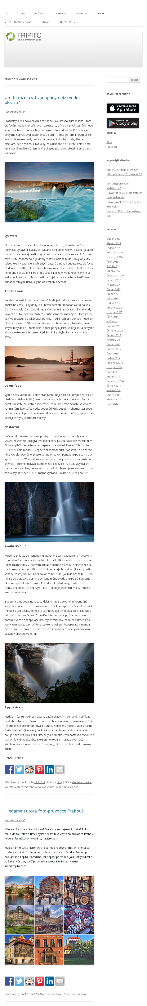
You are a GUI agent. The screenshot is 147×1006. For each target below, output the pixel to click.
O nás (23, 13)
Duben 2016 (113, 289)
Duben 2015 (113, 344)
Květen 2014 (114, 390)
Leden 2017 (113, 248)
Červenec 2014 (115, 381)
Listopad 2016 (114, 257)
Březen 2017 (114, 243)
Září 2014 (112, 372)
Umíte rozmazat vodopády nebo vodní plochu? (42, 99)
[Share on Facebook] (9, 769)
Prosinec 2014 (115, 362)
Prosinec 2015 (115, 307)
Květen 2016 (114, 284)
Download (82, 13)
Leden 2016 (113, 303)
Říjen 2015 (112, 316)
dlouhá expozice (81, 782)
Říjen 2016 (112, 261)
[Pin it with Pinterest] (39, 769)
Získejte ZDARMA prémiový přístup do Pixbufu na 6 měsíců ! (124, 174)
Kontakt (45, 22)
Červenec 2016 (115, 275)
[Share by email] (60, 769)
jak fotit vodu (12, 787)
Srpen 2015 (113, 326)
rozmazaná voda (31, 787)
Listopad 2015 (114, 312)
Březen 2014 (114, 399)
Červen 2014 (114, 385)
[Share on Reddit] (29, 769)
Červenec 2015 (115, 330)
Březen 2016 (114, 294)
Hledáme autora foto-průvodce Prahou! (44, 811)
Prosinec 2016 (115, 252)
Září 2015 (112, 321)
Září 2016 (112, 266)
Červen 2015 (114, 335)
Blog (101, 13)
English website (68, 22)
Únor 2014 (112, 404)
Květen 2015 (114, 339)
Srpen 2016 (113, 271)
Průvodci (41, 13)
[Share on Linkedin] (49, 769)
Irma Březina (71, 787)
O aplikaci (61, 13)
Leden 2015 (113, 358)
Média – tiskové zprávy (18, 22)
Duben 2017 (113, 238)
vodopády (48, 787)
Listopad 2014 (114, 367)
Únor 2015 (112, 353)
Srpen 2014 (113, 376)
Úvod (8, 13)
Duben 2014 (113, 395)
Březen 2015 (114, 349)
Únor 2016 (112, 298)
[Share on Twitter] (19, 769)
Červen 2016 (114, 280)
